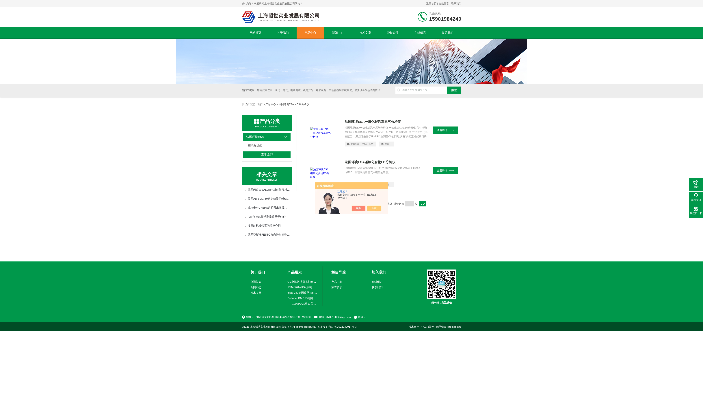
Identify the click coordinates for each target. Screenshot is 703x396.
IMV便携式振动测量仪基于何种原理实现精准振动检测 (269, 216)
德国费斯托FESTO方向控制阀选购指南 (269, 234)
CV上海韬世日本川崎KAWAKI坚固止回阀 (302, 281)
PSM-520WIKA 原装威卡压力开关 (302, 287)
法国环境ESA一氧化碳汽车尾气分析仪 (373, 122)
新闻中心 (338, 32)
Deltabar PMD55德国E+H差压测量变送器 (302, 298)
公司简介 (255, 281)
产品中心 (310, 32)
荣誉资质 (393, 32)
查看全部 (267, 154)
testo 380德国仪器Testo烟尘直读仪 (302, 292)
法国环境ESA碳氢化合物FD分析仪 (370, 162)
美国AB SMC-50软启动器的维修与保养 (269, 198)
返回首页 (431, 3)
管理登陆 (441, 326)
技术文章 (365, 32)
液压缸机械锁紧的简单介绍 (264, 225)
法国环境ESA (286, 104)
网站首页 (255, 32)
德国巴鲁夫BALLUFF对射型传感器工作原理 (269, 189)
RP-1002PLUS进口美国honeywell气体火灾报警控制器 (302, 303)
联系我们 (456, 3)
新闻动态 (255, 287)
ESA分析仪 (255, 145)
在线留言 (444, 3)
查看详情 (442, 130)
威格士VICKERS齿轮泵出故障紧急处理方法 (269, 207)
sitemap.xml (454, 326)
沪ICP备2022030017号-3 (342, 326)
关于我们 (283, 32)
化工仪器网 (427, 326)
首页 (260, 104)
